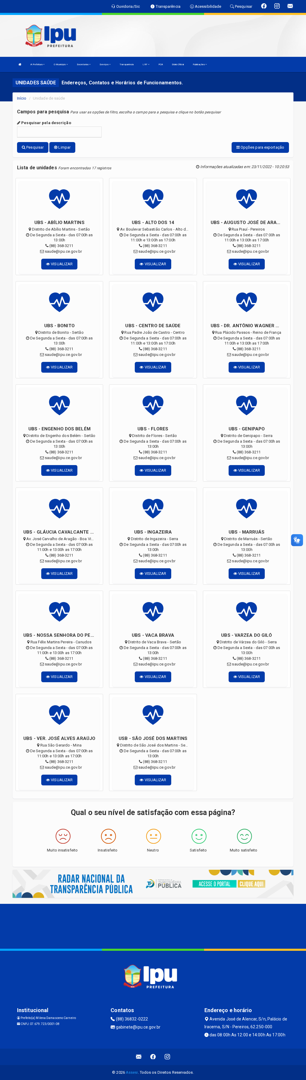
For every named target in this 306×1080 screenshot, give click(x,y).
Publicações (199, 64)
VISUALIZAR (61, 264)
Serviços (104, 64)
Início (22, 98)
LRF (145, 64)
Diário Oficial (177, 64)
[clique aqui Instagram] (167, 1057)
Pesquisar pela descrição (45, 123)
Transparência (127, 64)
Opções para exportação (262, 147)
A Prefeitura (36, 64)
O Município (60, 64)
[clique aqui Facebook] (153, 1057)
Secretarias (83, 64)
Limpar (64, 147)
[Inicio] (20, 64)
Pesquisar (34, 147)
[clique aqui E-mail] (139, 1057)
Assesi (132, 1072)
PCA (160, 64)
